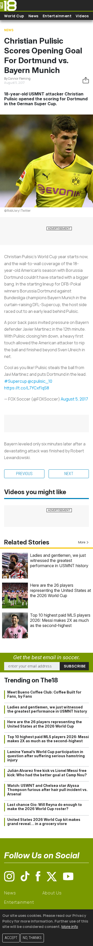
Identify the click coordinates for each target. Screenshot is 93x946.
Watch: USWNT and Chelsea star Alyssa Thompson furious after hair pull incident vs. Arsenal (47, 790)
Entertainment (57, 15)
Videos (82, 15)
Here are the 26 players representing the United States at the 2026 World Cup (60, 590)
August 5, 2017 (74, 399)
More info (69, 926)
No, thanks (32, 938)
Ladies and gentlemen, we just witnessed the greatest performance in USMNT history (59, 560)
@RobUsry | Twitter (17, 210)
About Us (52, 893)
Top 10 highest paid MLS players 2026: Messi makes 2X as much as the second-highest (60, 620)
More (81, 542)
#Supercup (15, 381)
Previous (24, 473)
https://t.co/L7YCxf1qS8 (26, 388)
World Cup (14, 15)
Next (68, 473)
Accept (11, 938)
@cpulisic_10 (40, 381)
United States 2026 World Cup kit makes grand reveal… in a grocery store (43, 822)
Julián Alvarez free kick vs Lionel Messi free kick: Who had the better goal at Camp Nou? (47, 773)
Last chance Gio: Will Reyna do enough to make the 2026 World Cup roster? (44, 807)
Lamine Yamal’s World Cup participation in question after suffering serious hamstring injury (46, 756)
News (33, 15)
